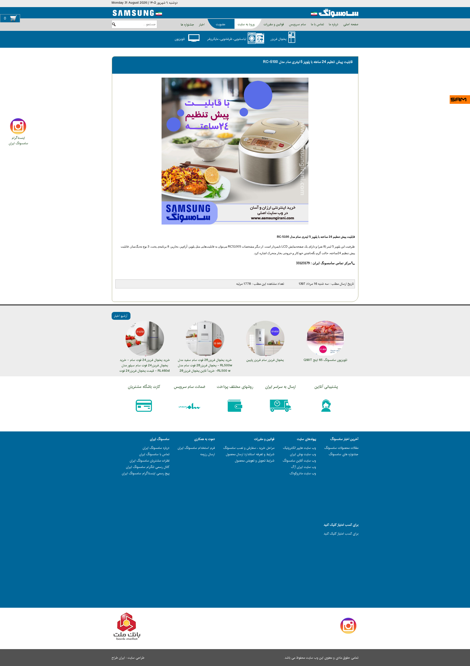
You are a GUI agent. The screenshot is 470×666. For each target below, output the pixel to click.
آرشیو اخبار (120, 316)
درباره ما (333, 24)
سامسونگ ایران (18, 143)
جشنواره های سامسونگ (343, 454)
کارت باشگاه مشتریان (144, 386)
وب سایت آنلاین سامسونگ (299, 460)
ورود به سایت (246, 24)
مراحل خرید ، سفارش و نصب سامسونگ (248, 448)
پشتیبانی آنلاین (326, 386)
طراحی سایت (136, 657)
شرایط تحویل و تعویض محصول (254, 460)
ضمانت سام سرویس (189, 386)
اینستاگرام (18, 138)
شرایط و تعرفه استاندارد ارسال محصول (250, 454)
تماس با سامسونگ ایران (154, 454)
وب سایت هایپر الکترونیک (299, 448)
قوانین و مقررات (273, 24)
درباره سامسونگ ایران (156, 448)
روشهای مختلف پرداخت (235, 386)
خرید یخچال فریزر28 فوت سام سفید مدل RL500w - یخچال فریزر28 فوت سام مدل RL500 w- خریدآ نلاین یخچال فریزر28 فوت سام (205, 368)
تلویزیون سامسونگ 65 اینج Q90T (325, 360)
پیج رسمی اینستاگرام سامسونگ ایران (145, 473)
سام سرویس (297, 24)
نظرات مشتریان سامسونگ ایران (149, 460)
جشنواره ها (187, 24)
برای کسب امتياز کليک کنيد (341, 533)
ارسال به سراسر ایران (280, 386)
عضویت (220, 24)
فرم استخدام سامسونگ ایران (196, 448)
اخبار (202, 24)
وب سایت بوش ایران (303, 454)
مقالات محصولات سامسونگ (341, 448)
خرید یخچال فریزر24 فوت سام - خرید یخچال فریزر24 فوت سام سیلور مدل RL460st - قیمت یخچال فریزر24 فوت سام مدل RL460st (144, 368)
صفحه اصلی (350, 24)
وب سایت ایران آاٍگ (303, 467)
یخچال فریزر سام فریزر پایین (265, 360)
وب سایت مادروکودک (303, 473)
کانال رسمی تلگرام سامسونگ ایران (147, 467)
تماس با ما (317, 24)
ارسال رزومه (207, 454)
